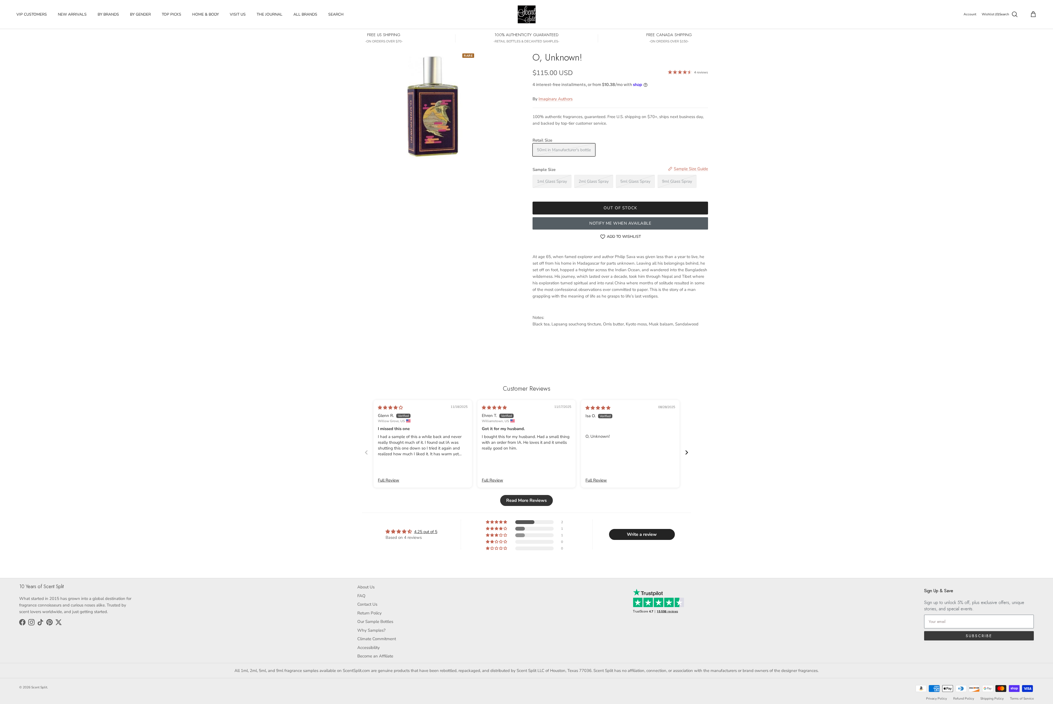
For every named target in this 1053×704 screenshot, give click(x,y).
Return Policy (369, 613)
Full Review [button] (388, 480)
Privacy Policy (936, 698)
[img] (390, 407)
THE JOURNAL (269, 14)
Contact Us (367, 604)
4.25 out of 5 (425, 531)
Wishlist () (990, 14)
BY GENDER (140, 14)
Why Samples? (371, 630)
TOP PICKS (171, 14)
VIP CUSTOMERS (31, 14)
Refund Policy (963, 698)
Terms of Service (1022, 698)
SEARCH (336, 14)
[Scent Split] (527, 14)
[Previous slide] (366, 452)
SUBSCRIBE (979, 636)
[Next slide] (686, 452)
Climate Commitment (376, 639)
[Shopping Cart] (1032, 14)
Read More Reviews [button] (526, 500)
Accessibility (368, 647)
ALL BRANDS (305, 14)
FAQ (361, 596)
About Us (366, 587)
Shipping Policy (992, 698)
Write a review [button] (642, 534)
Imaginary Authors (556, 99)
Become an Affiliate (375, 656)
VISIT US (238, 14)
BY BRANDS (108, 14)
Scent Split (39, 687)
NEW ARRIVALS (72, 14)
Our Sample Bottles (375, 621)
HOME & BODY (205, 14)
